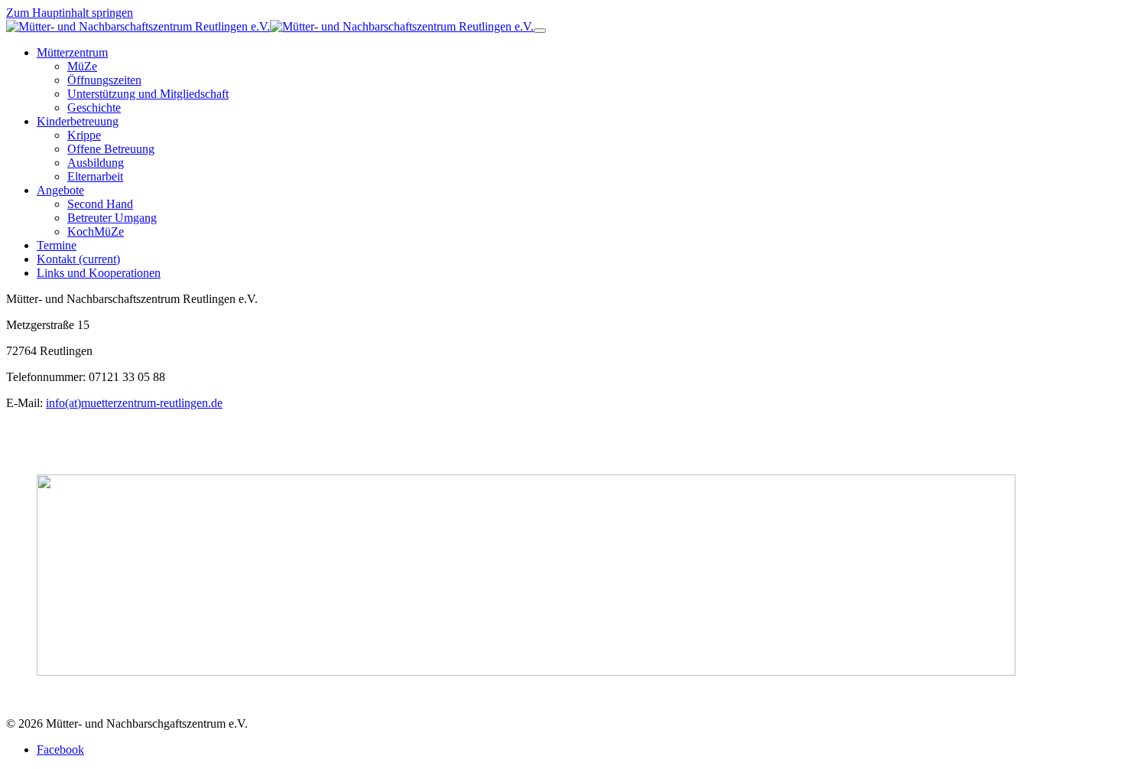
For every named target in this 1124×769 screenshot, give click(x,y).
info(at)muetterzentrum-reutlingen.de (134, 402)
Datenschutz (89, 697)
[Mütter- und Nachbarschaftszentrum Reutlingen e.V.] (270, 26)
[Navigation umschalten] (540, 30)
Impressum (32, 697)
